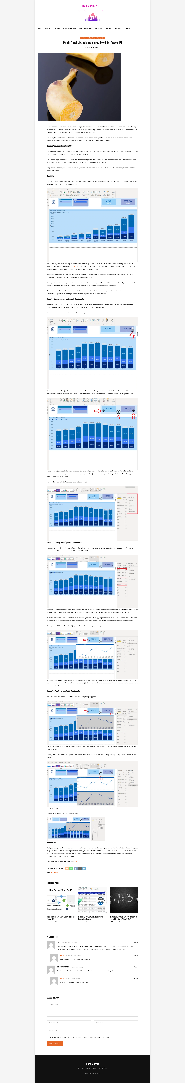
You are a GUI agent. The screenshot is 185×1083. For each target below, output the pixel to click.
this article (76, 266)
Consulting (98, 29)
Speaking (47, 29)
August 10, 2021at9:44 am (73, 978)
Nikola (75, 862)
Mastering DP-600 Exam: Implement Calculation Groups (90, 917)
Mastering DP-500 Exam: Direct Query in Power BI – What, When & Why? (123, 917)
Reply (136, 942)
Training (108, 29)
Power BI (100, 38)
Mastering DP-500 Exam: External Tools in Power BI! (61, 917)
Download (118, 29)
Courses (57, 29)
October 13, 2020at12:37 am (69, 942)
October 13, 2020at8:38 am (73, 955)
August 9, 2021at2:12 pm (77, 967)
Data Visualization (88, 38)
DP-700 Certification (85, 29)
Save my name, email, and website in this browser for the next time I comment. (79, 1037)
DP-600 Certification (69, 29)
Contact (127, 29)
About (39, 29)
